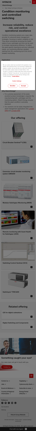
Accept (23, 85)
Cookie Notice (15, 76)
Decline (12, 85)
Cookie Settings (16, 81)
